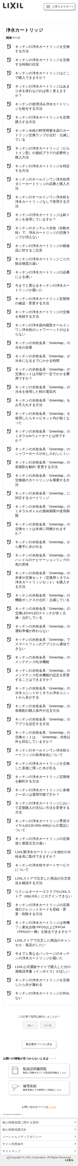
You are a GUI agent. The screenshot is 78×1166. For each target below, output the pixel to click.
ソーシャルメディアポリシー (22, 1136)
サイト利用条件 (12, 1144)
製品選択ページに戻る (39, 1044)
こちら (52, 1106)
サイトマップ (11, 1151)
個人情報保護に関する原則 (20, 1122)
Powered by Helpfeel (12, 1114)
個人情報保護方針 (14, 1129)
